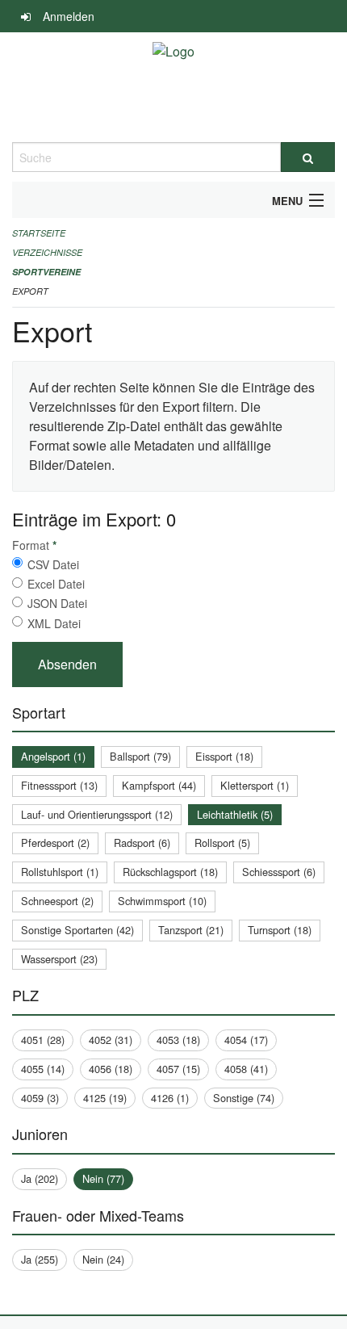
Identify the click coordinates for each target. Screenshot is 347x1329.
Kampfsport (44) (159, 785)
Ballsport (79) (140, 756)
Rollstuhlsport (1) (59, 871)
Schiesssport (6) (279, 871)
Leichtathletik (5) (235, 814)
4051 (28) (43, 1039)
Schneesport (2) (57, 900)
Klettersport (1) (254, 785)
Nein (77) (103, 1178)
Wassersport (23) (59, 958)
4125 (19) (105, 1097)
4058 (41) (246, 1068)
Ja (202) (39, 1178)
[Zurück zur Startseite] (173, 87)
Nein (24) (103, 1259)
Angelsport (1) (53, 756)
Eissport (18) (224, 756)
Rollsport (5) (222, 842)
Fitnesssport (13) (59, 785)
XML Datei (54, 623)
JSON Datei (57, 603)
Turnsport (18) (279, 929)
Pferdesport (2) (55, 842)
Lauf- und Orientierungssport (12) (97, 814)
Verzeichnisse (47, 252)
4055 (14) (43, 1068)
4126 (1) (170, 1097)
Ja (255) (39, 1259)
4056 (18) (110, 1068)
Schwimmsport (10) (162, 900)
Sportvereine (46, 272)
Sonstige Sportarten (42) (77, 929)
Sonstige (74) (243, 1097)
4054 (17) (246, 1039)
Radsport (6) (142, 842)
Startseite (38, 233)
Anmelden (68, 16)
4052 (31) (110, 1039)
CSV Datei (53, 564)
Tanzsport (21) (191, 929)
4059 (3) (40, 1097)
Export (30, 291)
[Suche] (308, 157)
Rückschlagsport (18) (170, 871)
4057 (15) (178, 1068)
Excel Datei (56, 584)
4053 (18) (178, 1039)
